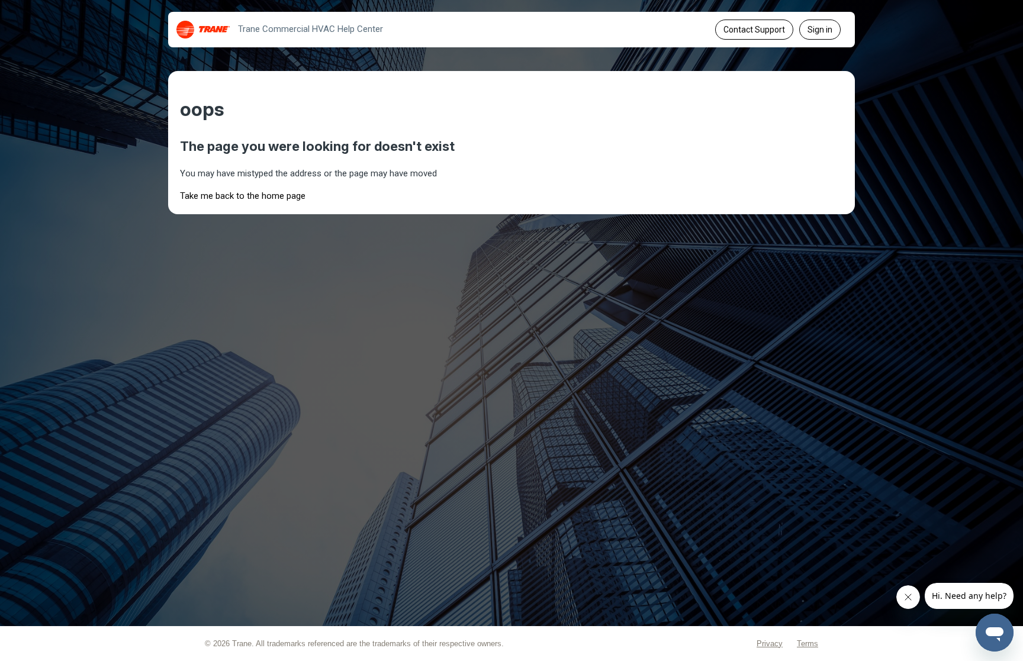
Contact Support (754, 29)
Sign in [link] (820, 29)
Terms (807, 643)
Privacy (770, 643)
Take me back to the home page (242, 196)
